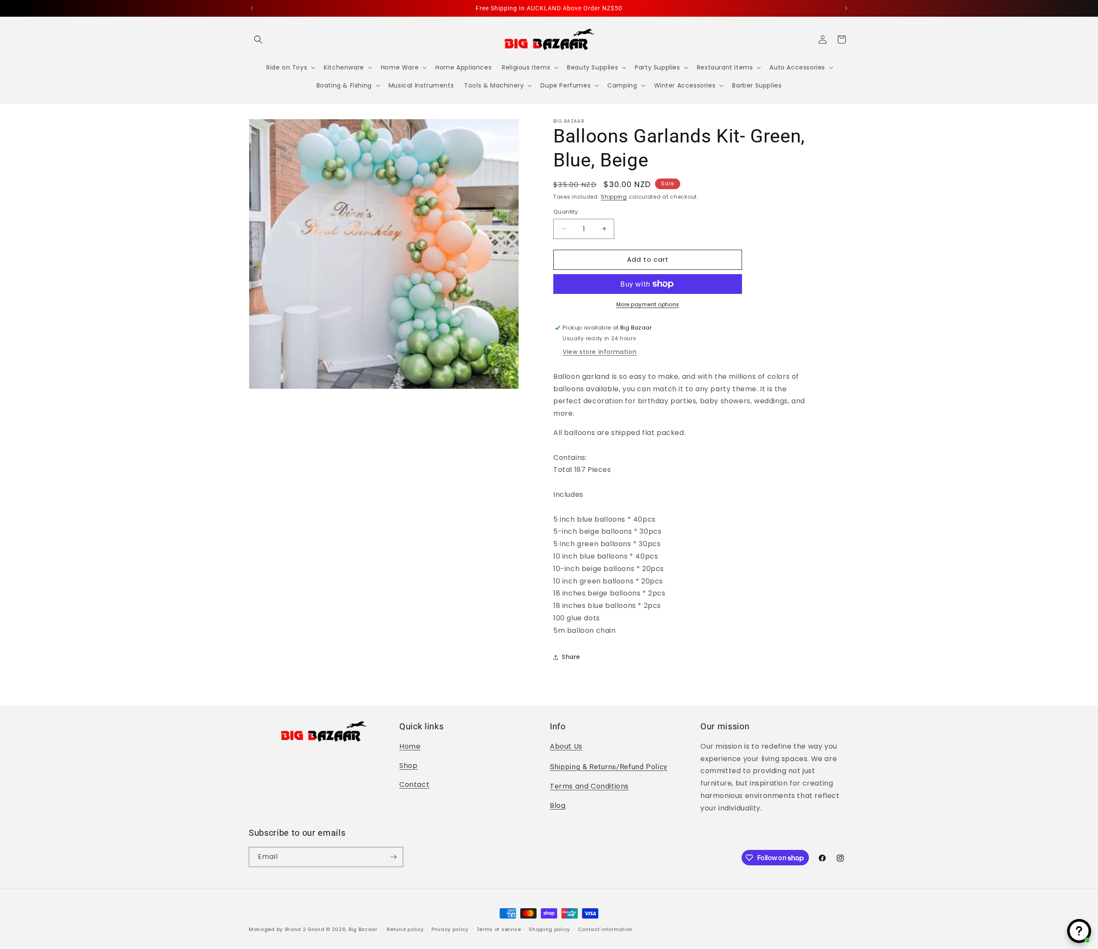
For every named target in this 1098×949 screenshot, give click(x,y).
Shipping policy (549, 929)
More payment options (647, 304)
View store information (599, 352)
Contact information (605, 929)
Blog (557, 805)
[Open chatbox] (1079, 931)
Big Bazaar (363, 929)
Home (409, 746)
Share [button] (571, 657)
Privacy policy (449, 929)
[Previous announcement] (251, 8)
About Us (566, 746)
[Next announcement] (846, 8)
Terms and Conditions (589, 786)
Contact (414, 784)
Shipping (614, 196)
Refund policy (405, 929)
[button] (258, 39)
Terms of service (499, 929)
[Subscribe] (393, 857)
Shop (408, 766)
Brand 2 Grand (304, 929)
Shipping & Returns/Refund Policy (608, 767)
